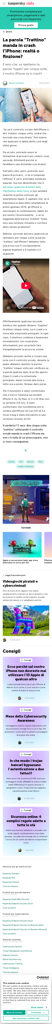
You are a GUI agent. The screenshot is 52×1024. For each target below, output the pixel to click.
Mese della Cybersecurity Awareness (26, 718)
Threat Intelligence (11, 968)
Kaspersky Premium (11, 882)
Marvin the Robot (16, 83)
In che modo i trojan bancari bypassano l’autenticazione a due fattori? (26, 767)
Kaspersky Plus (9, 878)
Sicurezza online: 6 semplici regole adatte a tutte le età (26, 821)
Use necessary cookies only (26, 1018)
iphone (8, 32)
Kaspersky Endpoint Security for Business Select (23, 925)
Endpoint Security (10, 955)
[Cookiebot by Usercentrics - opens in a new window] (37, 978)
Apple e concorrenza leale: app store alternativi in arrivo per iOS (20, 561)
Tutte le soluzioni (10, 886)
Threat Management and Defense (17, 951)
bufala (11, 462)
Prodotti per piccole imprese (16, 892)
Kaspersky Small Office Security (16, 899)
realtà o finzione (25, 466)
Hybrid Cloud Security (12, 959)
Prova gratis (26, 25)
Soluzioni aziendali (12, 939)
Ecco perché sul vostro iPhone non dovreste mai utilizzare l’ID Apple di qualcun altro (26, 673)
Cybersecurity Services (12, 947)
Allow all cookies (14, 1012)
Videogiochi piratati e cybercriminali (20, 583)
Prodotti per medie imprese (16, 914)
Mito (41, 462)
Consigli (27, 660)
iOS (20, 462)
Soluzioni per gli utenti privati (17, 866)
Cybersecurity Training (12, 964)
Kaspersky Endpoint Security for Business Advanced (25, 929)
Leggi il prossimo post (15, 575)
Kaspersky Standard (11, 874)
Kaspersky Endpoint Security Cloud (18, 904)
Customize (36, 1012)
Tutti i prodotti (9, 908)
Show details (37, 1007)
